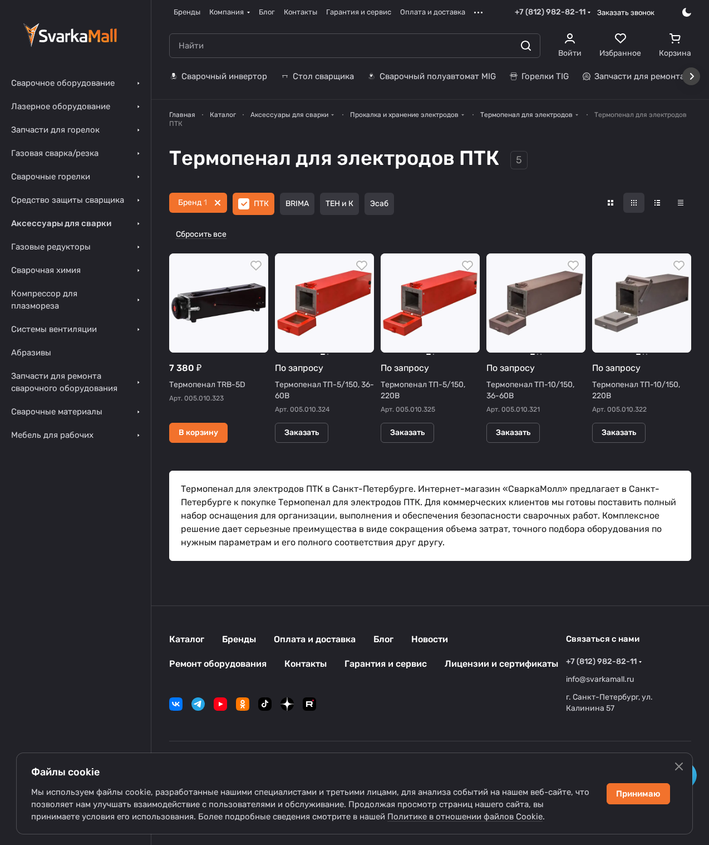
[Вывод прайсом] (680, 203)
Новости (429, 639)
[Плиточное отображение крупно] (610, 203)
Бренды (239, 639)
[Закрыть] (679, 766)
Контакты (305, 663)
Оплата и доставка (315, 639)
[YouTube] (220, 704)
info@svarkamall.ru (600, 679)
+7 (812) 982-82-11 (550, 12)
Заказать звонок (625, 12)
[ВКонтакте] (176, 704)
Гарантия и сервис (385, 663)
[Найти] (525, 45)
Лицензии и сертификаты (501, 663)
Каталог (186, 639)
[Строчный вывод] (657, 203)
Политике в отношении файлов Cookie (465, 817)
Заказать (301, 432)
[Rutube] (309, 704)
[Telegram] (198, 704)
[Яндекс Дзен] (287, 704)
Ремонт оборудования (218, 663)
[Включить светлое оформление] (686, 12)
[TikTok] (265, 704)
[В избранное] (256, 265)
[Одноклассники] (242, 704)
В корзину (198, 432)
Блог (383, 639)
